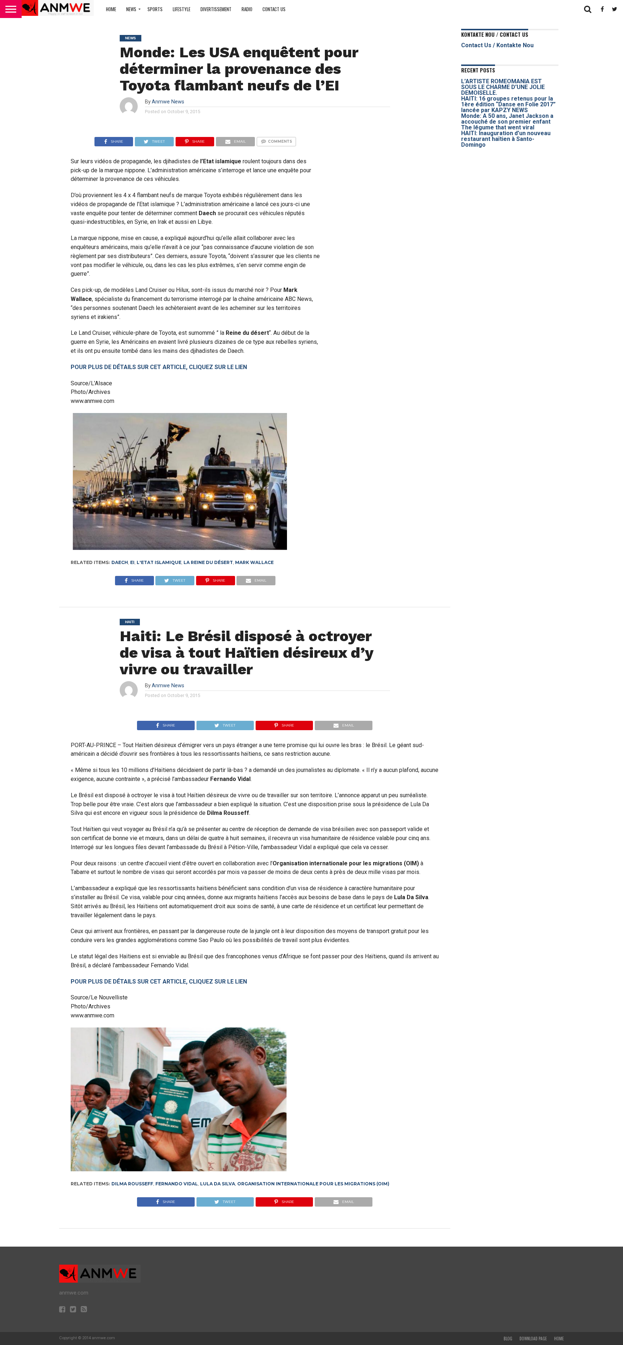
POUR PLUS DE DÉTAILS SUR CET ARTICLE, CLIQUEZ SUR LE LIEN (159, 367)
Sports (155, 9)
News (131, 9)
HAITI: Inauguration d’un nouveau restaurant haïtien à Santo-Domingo (506, 139)
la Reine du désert (208, 562)
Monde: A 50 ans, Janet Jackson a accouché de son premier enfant (507, 118)
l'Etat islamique (159, 562)
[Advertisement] (391, 187)
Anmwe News (168, 102)
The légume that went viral (497, 127)
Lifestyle (181, 9)
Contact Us (274, 9)
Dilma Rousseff (132, 1183)
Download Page (533, 1338)
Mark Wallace (254, 562)
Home (111, 9)
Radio (247, 9)
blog (508, 1338)
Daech (119, 562)
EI (132, 562)
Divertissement (215, 9)
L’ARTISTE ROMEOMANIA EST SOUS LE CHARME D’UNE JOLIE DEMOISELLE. (503, 87)
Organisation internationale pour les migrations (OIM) (313, 1183)
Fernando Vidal (176, 1183)
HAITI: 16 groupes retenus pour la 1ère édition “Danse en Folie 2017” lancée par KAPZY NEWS (508, 104)
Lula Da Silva (217, 1183)
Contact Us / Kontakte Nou (497, 45)
